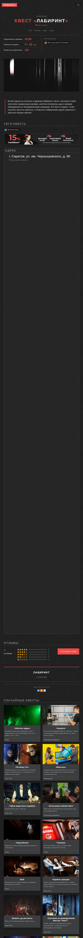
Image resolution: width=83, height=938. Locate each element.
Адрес (45, 30)
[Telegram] (44, 690)
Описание (37, 30)
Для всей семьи (13, 129)
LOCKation (41, 16)
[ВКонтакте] (38, 690)
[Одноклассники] (41, 690)
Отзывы (51, 30)
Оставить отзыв (69, 651)
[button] (77, 60)
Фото (30, 30)
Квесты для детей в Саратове (58, 42)
